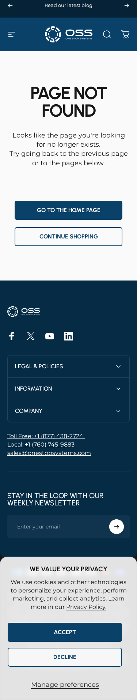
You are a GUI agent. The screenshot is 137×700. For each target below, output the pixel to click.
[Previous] (10, 5)
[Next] (127, 5)
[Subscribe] (116, 526)
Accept (65, 632)
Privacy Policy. (86, 606)
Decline (64, 657)
